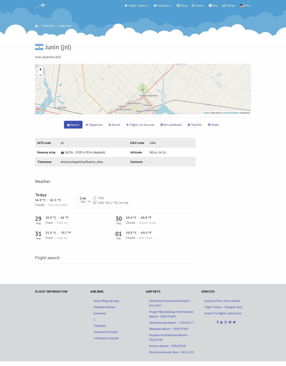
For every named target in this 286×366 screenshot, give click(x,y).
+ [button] (40, 69)
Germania (100, 313)
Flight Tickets (137, 5)
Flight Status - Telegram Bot (223, 307)
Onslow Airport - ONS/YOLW (167, 346)
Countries (162, 5)
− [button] (40, 75)
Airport (74, 125)
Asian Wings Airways (106, 301)
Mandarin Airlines (104, 307)
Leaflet (206, 112)
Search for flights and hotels (223, 313)
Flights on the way (141, 125)
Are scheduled (172, 125)
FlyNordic (100, 326)
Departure (95, 125)
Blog (183, 5)
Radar (215, 125)
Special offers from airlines (222, 301)
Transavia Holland (105, 332)
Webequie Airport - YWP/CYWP (168, 329)
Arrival (115, 125)
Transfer (196, 125)
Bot (215, 5)
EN (246, 5)
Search (199, 5)
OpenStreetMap (230, 112)
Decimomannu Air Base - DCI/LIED (171, 352)
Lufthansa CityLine (106, 338)
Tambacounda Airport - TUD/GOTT (171, 322)
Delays (231, 5)
